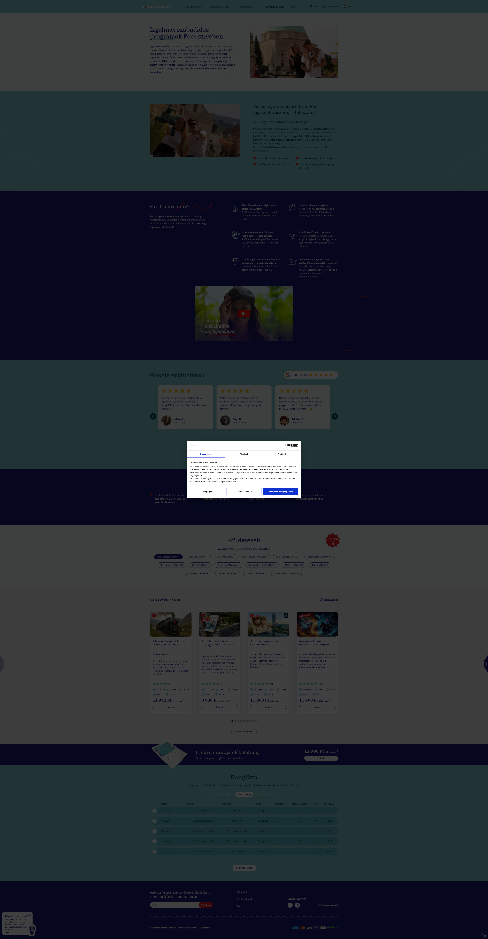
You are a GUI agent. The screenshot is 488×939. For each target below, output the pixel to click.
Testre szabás (243, 492)
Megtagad (207, 492)
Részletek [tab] (244, 454)
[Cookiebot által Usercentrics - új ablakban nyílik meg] (287, 445)
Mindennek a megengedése (281, 492)
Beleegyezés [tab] (205, 454)
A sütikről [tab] (282, 454)
